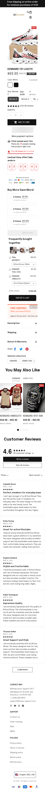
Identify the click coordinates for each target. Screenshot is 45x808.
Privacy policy (16, 743)
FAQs (12, 726)
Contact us (15, 717)
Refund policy (16, 762)
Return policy (15, 757)
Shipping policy (16, 752)
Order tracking (16, 722)
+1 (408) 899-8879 (17, 698)
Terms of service (17, 748)
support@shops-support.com (23, 701)
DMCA (12, 731)
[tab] (23, 61)
